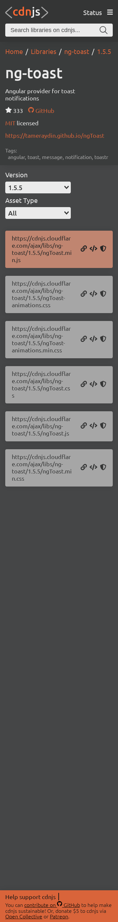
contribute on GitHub (52, 904)
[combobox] (38, 187)
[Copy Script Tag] (93, 249)
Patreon (59, 916)
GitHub (44, 110)
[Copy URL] (84, 249)
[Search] (104, 30)
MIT (11, 122)
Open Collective (23, 916)
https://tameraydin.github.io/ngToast (54, 135)
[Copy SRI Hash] (103, 249)
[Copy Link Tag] (93, 294)
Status (92, 12)
